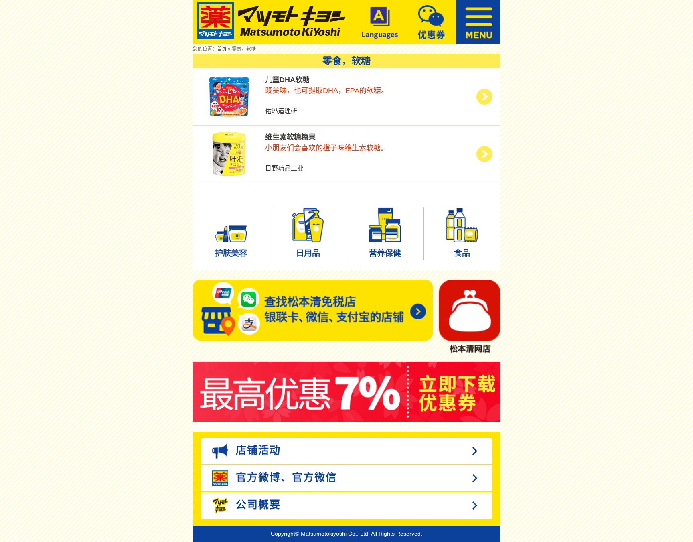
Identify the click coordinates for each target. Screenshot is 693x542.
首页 (222, 49)
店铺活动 (256, 450)
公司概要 (256, 505)
